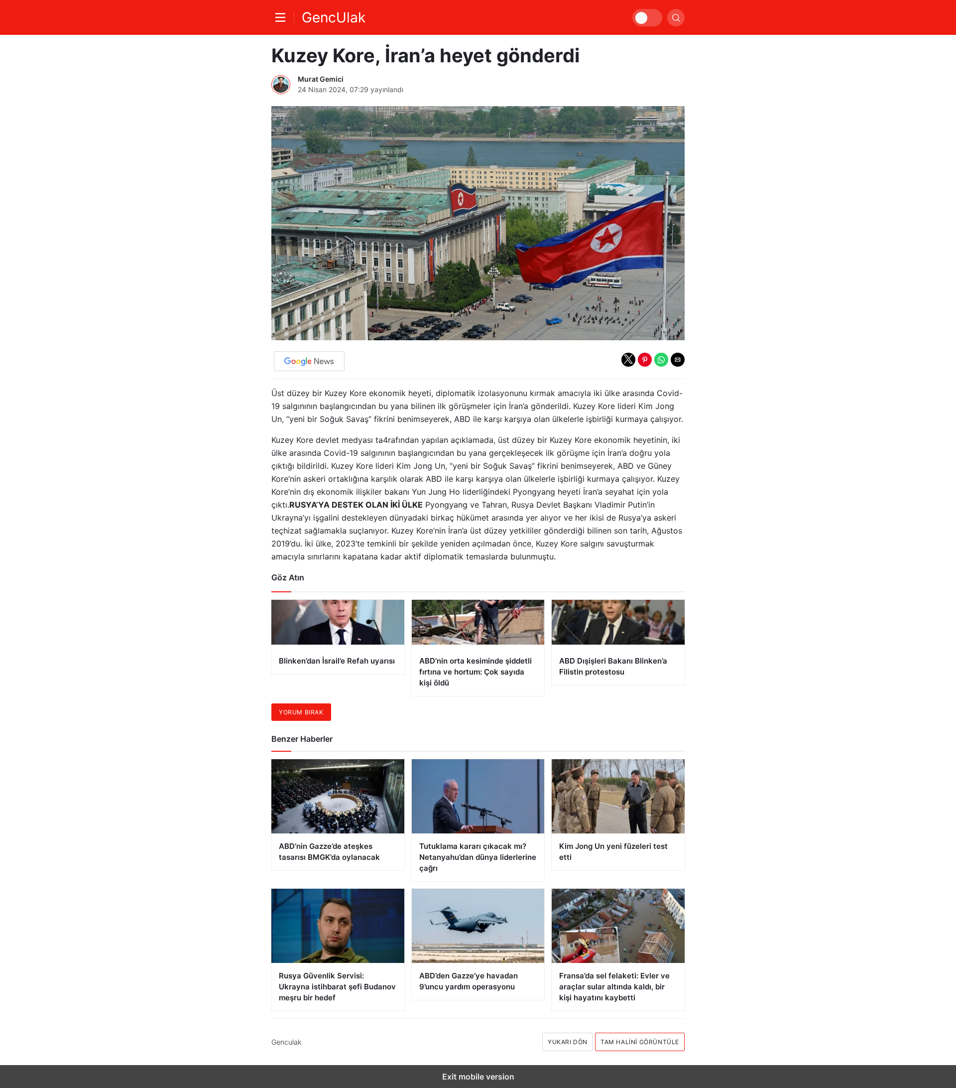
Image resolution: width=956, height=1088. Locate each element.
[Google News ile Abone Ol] (309, 361)
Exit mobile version (478, 1077)
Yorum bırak (301, 712)
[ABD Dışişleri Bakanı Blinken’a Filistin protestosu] (618, 642)
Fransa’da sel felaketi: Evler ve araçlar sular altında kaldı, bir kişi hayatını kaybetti (614, 986)
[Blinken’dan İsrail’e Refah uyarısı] (337, 637)
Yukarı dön (568, 1042)
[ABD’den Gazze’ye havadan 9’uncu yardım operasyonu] (478, 926)
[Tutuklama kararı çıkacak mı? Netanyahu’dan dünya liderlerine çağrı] (478, 796)
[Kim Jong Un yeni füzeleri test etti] (618, 796)
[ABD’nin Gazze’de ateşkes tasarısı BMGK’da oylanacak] (337, 796)
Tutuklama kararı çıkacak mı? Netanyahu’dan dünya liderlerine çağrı (477, 857)
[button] (628, 360)
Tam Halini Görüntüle (639, 1042)
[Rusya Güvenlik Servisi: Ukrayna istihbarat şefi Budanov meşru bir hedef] (337, 926)
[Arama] (676, 17)
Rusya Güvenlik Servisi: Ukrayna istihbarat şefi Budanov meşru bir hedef (337, 986)
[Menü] (282, 17)
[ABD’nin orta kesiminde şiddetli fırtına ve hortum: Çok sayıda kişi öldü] (478, 648)
